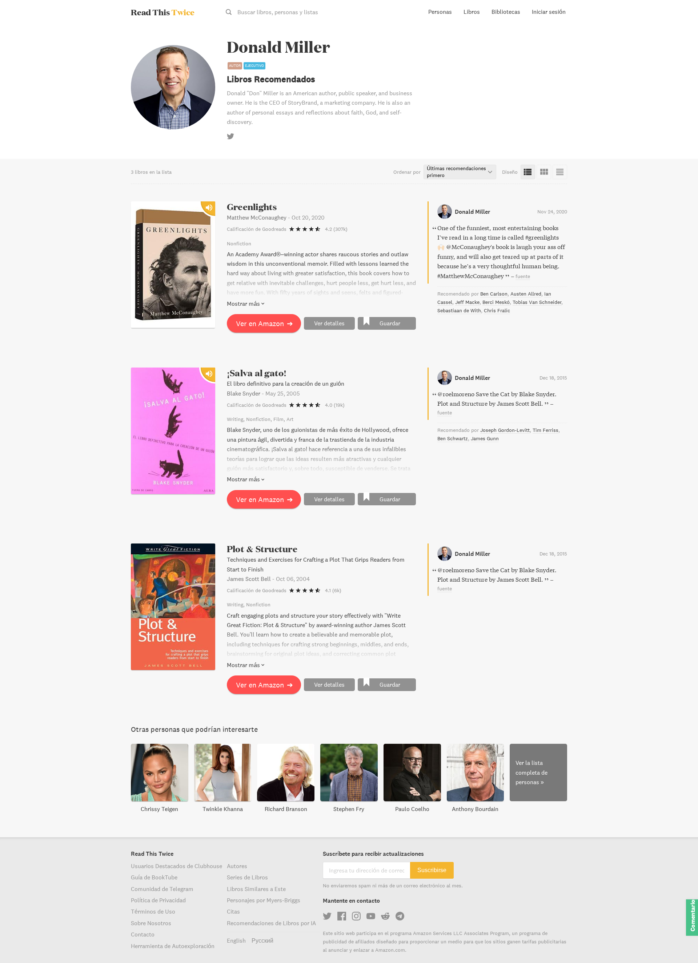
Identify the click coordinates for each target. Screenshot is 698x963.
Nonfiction (239, 243)
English (236, 940)
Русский (262, 940)
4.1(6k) (333, 590)
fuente (523, 276)
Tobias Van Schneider (537, 302)
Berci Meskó (496, 302)
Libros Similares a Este (256, 888)
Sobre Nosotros (151, 923)
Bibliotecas (506, 11)
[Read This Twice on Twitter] (327, 916)
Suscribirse (431, 870)
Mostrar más (243, 303)
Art (289, 419)
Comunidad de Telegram (162, 888)
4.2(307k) (336, 229)
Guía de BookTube (154, 877)
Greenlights (252, 207)
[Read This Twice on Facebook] (341, 916)
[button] (679, 944)
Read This (162, 12)
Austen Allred (525, 293)
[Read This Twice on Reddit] (385, 916)
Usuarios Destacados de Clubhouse (176, 866)
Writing (235, 419)
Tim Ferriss (545, 430)
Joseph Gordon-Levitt (505, 430)
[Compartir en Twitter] (680, 36)
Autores (237, 866)
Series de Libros (247, 877)
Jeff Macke (467, 302)
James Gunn (485, 438)
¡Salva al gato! (257, 373)
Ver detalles (329, 323)
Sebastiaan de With (459, 310)
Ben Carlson (494, 293)
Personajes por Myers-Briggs (263, 900)
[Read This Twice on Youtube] (370, 916)
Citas (233, 911)
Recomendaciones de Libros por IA (271, 923)
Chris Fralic (497, 310)
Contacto (143, 934)
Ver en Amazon (264, 323)
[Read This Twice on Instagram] (356, 916)
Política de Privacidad (158, 900)
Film (278, 419)
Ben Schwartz (452, 438)
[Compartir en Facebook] (680, 49)
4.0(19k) (335, 405)
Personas (440, 11)
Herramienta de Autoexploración (172, 946)
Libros (472, 11)
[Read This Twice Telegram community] (400, 916)
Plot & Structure (262, 549)
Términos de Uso (153, 911)
